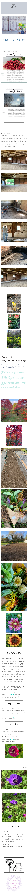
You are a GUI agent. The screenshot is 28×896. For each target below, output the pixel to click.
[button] (14, 11)
